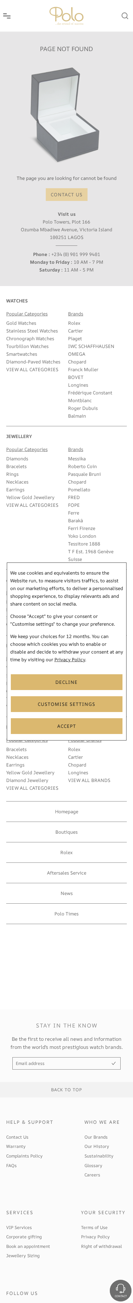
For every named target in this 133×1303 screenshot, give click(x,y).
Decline (66, 682)
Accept (66, 726)
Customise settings (66, 704)
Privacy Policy (69, 659)
